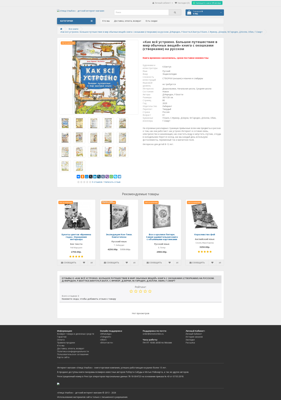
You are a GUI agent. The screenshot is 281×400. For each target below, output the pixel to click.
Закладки (190, 339)
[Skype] (115, 176)
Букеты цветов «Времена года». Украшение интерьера (76, 237)
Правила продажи (66, 342)
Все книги (73, 29)
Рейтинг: (140, 286)
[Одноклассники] (82, 176)
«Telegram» (105, 336)
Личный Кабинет (194, 333)
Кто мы (106, 20)
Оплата (61, 339)
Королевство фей (204, 234)
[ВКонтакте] (78, 176)
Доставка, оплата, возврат (127, 20)
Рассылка (190, 342)
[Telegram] (119, 176)
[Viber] (107, 176)
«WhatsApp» (106, 333)
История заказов (194, 336)
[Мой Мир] (86, 176)
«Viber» (103, 339)
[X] (90, 176)
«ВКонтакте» (106, 342)
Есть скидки (151, 20)
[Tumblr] (103, 176)
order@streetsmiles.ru (153, 333)
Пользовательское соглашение (73, 354)
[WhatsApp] (111, 176)
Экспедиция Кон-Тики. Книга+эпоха (119, 235)
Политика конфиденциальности (73, 351)
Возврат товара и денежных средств (75, 333)
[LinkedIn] (95, 176)
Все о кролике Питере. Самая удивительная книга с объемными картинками (162, 237)
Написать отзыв (112, 182)
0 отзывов (97, 182)
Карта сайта (63, 357)
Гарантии (61, 336)
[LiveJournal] (99, 176)
